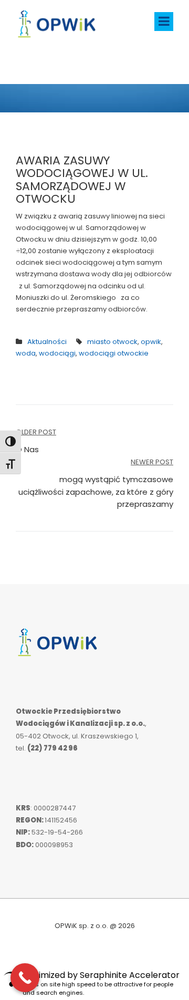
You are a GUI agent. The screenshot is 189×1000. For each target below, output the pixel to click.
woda (26, 353)
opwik (151, 342)
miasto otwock (112, 342)
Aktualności (47, 342)
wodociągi (57, 353)
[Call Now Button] (24, 977)
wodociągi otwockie (114, 353)
